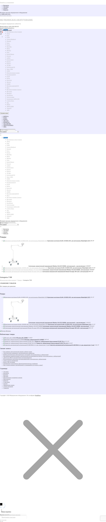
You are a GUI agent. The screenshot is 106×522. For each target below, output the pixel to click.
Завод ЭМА (10, 69)
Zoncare (9, 56)
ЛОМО (8, 84)
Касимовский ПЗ (11, 74)
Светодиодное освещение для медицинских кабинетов (18, 353)
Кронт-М (9, 80)
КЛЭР (8, 76)
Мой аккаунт (7, 379)
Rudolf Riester (10, 54)
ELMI (8, 145)
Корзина (5, 374)
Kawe (8, 43)
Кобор (8, 78)
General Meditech (11, 39)
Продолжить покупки (8, 517)
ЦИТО (8, 104)
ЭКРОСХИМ (10, 106)
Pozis (8, 52)
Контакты (6, 5)
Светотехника (10, 97)
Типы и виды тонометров (10, 360)
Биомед (9, 61)
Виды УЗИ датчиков (9, 362)
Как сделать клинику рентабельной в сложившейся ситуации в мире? (23, 365)
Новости (5, 10)
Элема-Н (9, 108)
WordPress (38, 395)
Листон (9, 82)
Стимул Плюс (10, 100)
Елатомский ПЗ (11, 67)
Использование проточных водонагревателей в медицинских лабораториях (24, 359)
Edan (8, 143)
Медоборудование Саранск (14, 89)
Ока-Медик (10, 95)
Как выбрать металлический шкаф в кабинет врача (17, 351)
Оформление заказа (8, 385)
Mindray (9, 50)
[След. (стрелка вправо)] (2, 521)
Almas (8, 141)
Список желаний (8, 386)
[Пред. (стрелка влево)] (0, 521)
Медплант (9, 91)
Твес (8, 102)
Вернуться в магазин (14, 515)
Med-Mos (9, 46)
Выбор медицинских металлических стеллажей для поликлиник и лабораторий (25, 354)
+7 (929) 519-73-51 (5, 14)
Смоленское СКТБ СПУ (13, 99)
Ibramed (9, 41)
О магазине (6, 382)
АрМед (9, 58)
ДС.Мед (9, 65)
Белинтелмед (10, 59)
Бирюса (9, 63)
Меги (8, 87)
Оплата (5, 8)
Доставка (6, 7)
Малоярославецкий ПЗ (13, 86)
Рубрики (5, 137)
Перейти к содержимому (7, 2)
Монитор (9, 93)
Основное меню (4, 113)
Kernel (8, 45)
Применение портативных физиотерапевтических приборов (20, 363)
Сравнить (6, 388)
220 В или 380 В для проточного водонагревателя (17, 357)
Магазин (5, 376)
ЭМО (8, 110)
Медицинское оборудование (16, 20)
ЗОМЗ (8, 71)
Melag (8, 48)
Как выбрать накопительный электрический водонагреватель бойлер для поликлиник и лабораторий (32, 356)
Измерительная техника (13, 73)
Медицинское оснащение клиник (12, 377)
